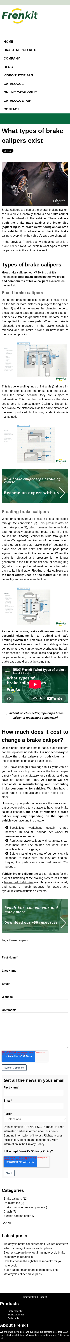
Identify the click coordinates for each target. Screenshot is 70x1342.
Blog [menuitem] (8, 67)
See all (6, 1223)
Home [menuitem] (8, 41)
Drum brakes (14, 1202)
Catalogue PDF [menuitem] (17, 100)
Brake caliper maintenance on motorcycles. (31, 1269)
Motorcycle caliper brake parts (23, 1274)
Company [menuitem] (12, 58)
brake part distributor (18, 882)
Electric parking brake (19, 1215)
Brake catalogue (16, 1314)
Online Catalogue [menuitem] (20, 92)
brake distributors (16, 1332)
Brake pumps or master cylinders (26, 1207)
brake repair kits (53, 792)
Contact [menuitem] (11, 109)
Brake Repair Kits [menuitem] (20, 50)
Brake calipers (18, 940)
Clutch (10, 1211)
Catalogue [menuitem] (14, 84)
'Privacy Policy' (41, 1151)
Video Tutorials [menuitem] (18, 75)
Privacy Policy (35, 1144)
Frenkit (27, 241)
